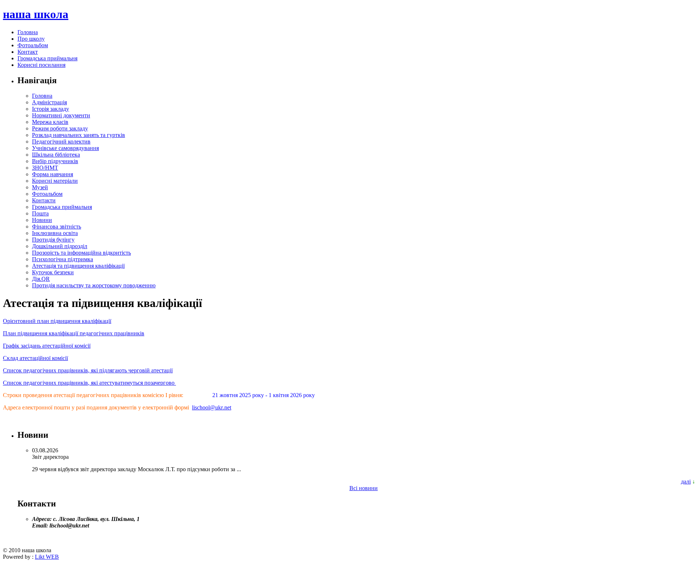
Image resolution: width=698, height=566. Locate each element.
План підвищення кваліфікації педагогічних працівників (73, 333)
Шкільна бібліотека (56, 154)
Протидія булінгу (53, 239)
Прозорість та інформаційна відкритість (81, 253)
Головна (27, 32)
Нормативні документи (61, 115)
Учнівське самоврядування (65, 148)
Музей (40, 187)
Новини (42, 220)
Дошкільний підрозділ (59, 246)
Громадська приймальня (47, 58)
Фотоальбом (32, 45)
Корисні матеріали (55, 181)
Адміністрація (49, 102)
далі (686, 481)
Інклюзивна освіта (55, 233)
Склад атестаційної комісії (35, 358)
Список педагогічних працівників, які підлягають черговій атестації (88, 370)
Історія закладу (50, 109)
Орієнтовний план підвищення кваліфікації (57, 321)
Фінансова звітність (56, 226)
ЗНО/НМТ (45, 168)
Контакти (44, 200)
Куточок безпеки (53, 272)
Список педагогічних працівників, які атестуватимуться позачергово (89, 383)
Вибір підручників (55, 161)
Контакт (27, 52)
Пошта (40, 213)
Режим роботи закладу (60, 128)
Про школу (31, 39)
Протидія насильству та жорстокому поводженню (94, 285)
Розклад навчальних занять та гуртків (78, 135)
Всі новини (363, 488)
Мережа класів (50, 122)
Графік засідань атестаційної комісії (47, 346)
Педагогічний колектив (61, 141)
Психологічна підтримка (62, 259)
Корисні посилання (41, 65)
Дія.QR (41, 279)
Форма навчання (52, 174)
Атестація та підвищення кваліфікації (78, 266)
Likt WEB (47, 557)
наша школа (35, 14)
